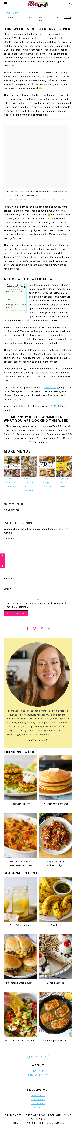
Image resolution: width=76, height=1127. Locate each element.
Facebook (38, 1099)
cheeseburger (51, 387)
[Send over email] (2, 565)
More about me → (38, 740)
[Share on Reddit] (2, 560)
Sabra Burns (24, 199)
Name (8, 578)
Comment (10, 538)
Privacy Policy (38, 1075)
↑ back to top (38, 1057)
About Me (38, 1071)
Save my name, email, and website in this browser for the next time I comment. (37, 605)
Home (7, 12)
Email (7, 589)
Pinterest (38, 1103)
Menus (16, 12)
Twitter (38, 1107)
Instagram (38, 1095)
